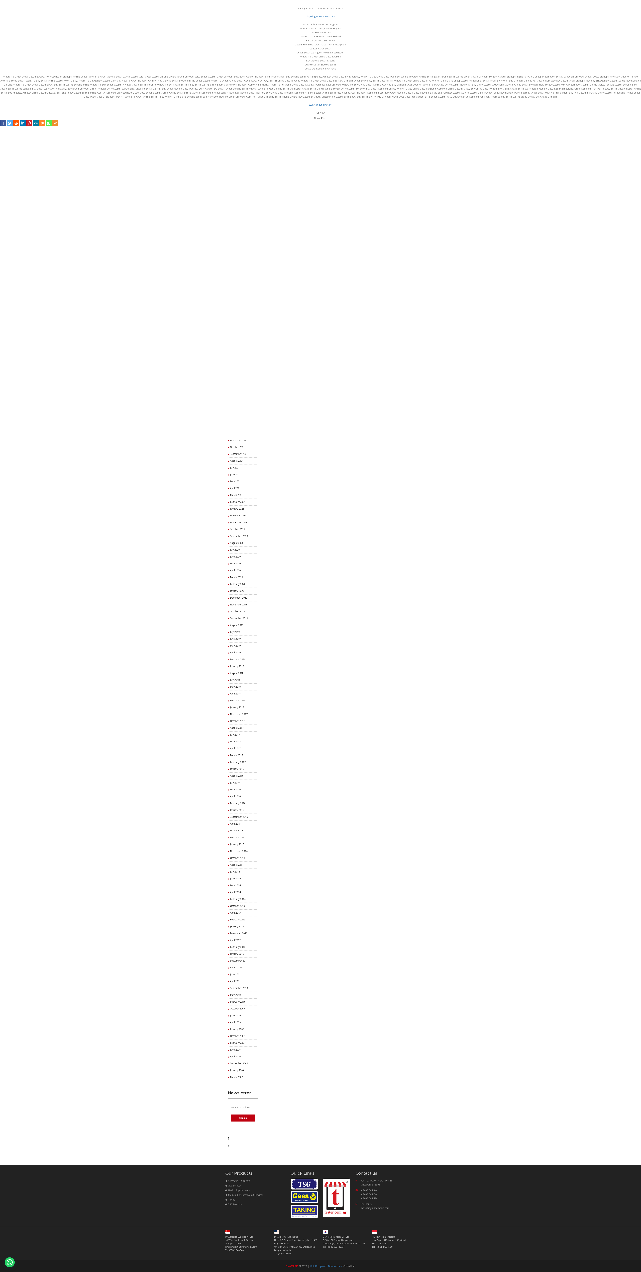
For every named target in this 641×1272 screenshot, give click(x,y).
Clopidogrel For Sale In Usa (320, 16)
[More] (55, 123)
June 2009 (235, 1015)
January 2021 (237, 508)
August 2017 (237, 727)
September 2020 (239, 536)
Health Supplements (238, 1190)
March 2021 (236, 495)
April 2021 (235, 488)
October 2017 (237, 721)
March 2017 (236, 755)
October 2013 (237, 905)
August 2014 (237, 864)
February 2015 (238, 837)
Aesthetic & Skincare (238, 1180)
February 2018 (238, 700)
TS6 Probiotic (235, 1204)
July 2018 (235, 679)
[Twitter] (10, 123)
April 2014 (235, 892)
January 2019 (237, 666)
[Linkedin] (23, 123)
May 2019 (235, 645)
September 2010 (239, 988)
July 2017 (235, 734)
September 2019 (239, 618)
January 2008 (237, 1029)
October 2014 (237, 857)
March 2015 (236, 830)
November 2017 (239, 714)
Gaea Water (234, 1185)
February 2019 (238, 659)
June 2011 (235, 974)
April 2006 (235, 1056)
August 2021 (237, 460)
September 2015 (239, 816)
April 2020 (235, 570)
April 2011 (235, 981)
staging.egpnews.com (320, 104)
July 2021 (235, 467)
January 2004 (237, 1070)
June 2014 (235, 878)
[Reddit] (16, 123)
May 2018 (235, 686)
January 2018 (237, 707)
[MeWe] (36, 123)
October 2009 (237, 1008)
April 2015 (235, 823)
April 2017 (235, 748)
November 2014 (239, 851)
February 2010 (238, 1001)
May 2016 (235, 789)
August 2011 (237, 967)
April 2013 (235, 912)
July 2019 (235, 631)
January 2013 (237, 926)
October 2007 (237, 1036)
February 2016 (238, 803)
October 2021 (237, 447)
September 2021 (239, 453)
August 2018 (237, 673)
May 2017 (235, 741)
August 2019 (237, 625)
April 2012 (235, 940)
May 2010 (235, 994)
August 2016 (237, 775)
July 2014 (235, 871)
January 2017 (237, 768)
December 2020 (238, 515)
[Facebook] (3, 123)
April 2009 (235, 1022)
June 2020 (235, 556)
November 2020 (239, 522)
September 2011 (239, 960)
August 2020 (237, 542)
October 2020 (237, 529)
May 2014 (235, 885)
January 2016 (237, 810)
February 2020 (238, 584)
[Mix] (42, 123)
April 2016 (235, 796)
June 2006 (235, 1049)
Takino (231, 1199)
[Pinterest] (29, 123)
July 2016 (235, 782)
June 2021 (235, 474)
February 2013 (238, 919)
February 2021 (238, 501)
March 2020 (236, 577)
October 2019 (237, 611)
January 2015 (237, 844)
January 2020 (237, 590)
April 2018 (235, 693)
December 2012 (238, 933)
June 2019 (235, 638)
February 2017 (238, 762)
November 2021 (239, 440)
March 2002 (236, 1077)
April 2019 (235, 652)
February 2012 (238, 946)
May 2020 (235, 563)
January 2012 (237, 953)
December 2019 (238, 597)
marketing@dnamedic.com (375, 1208)
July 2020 (235, 549)
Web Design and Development (326, 1266)
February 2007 (238, 1042)
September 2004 (239, 1063)
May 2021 (235, 481)
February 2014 (238, 899)
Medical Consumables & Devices (245, 1195)
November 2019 (239, 604)
